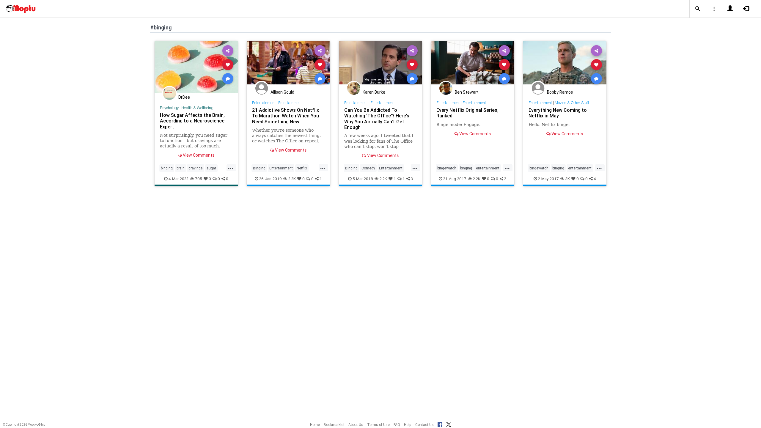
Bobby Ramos (560, 92)
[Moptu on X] (448, 423)
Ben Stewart (467, 92)
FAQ (397, 424)
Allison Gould (282, 92)
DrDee (184, 97)
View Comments (198, 155)
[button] (697, 9)
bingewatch (446, 168)
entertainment (487, 168)
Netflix (302, 168)
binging (167, 168)
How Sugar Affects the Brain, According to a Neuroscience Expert (192, 120)
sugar (211, 168)
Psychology (169, 107)
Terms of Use (378, 424)
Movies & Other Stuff (572, 102)
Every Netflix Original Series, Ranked (467, 113)
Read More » (196, 67)
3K (567, 178)
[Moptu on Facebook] (440, 423)
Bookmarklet (334, 424)
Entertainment (264, 102)
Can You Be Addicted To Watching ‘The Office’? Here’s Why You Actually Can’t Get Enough (376, 118)
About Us (355, 424)
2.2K (292, 178)
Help (407, 424)
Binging (259, 168)
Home (315, 424)
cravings (195, 168)
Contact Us (424, 424)
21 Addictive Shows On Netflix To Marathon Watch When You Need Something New (285, 115)
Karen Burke (374, 92)
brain (181, 168)
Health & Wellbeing (197, 107)
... (230, 167)
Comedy (368, 168)
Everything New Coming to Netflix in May (558, 113)
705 (198, 178)
